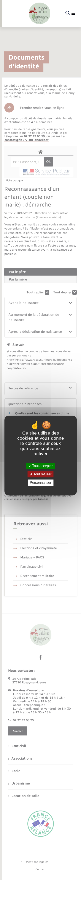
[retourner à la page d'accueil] (39, 13)
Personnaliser (40, 482)
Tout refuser (42, 474)
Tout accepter (42, 466)
